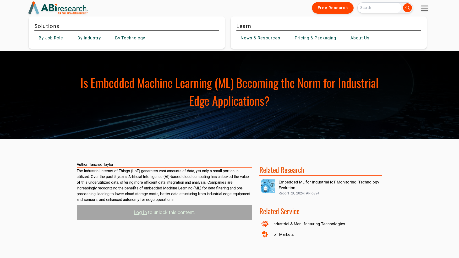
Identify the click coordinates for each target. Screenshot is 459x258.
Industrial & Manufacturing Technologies (308, 224)
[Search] (407, 7)
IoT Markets (283, 234)
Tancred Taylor (101, 164)
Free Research (333, 7)
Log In (140, 212)
